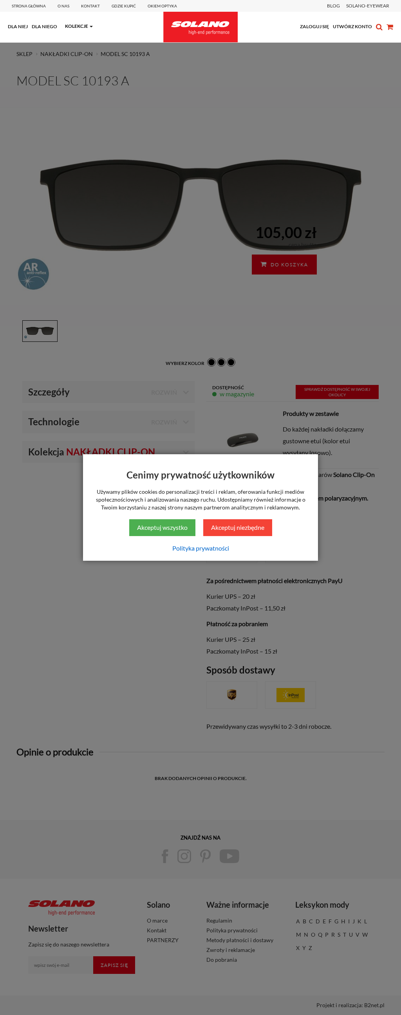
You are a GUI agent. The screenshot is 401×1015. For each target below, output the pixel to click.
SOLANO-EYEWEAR (367, 6)
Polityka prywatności (200, 548)
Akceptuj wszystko (162, 527)
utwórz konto (352, 26)
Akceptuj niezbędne (237, 527)
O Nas (63, 6)
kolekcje (76, 26)
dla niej (18, 26)
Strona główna (29, 6)
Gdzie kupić (124, 6)
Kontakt (90, 6)
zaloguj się (314, 26)
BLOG (333, 6)
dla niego (44, 26)
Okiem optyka (162, 6)
